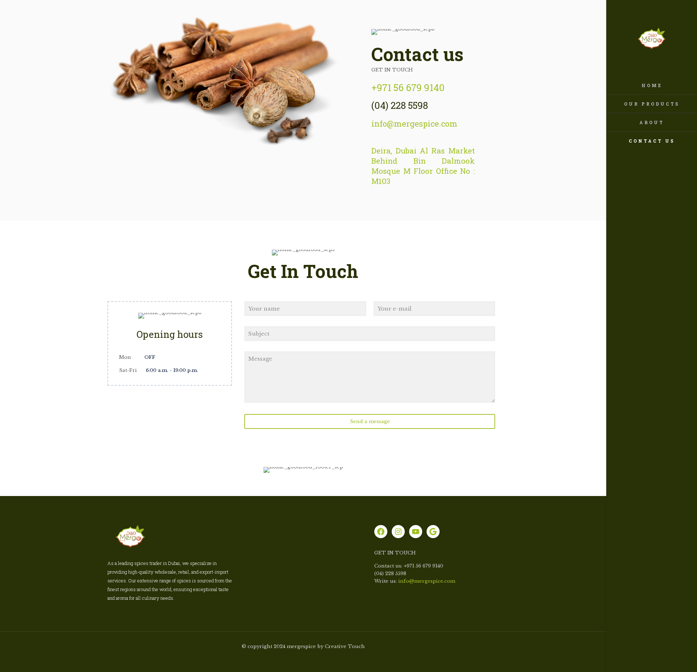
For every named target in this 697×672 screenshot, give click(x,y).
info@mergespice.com (426, 581)
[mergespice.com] (651, 38)
